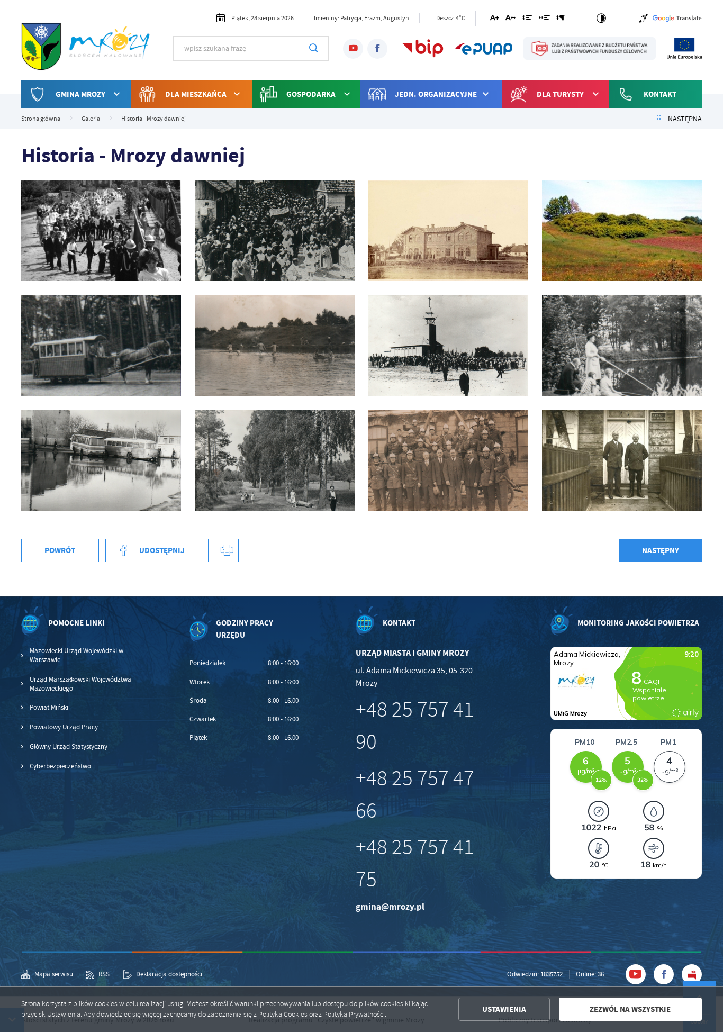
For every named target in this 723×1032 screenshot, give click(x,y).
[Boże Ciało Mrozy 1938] (275, 230)
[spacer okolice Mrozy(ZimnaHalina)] (275, 460)
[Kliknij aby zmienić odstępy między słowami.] (544, 19)
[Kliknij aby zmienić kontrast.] (601, 18)
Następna (685, 118)
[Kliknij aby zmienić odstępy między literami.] (510, 19)
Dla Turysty (560, 93)
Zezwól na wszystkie (630, 1009)
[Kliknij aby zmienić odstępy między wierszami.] (527, 19)
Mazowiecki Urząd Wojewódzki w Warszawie (76, 655)
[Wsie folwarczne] (622, 460)
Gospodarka (311, 93)
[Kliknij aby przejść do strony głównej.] (89, 47)
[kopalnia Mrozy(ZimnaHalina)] (275, 345)
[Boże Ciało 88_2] (101, 230)
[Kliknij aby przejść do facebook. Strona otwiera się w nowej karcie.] (377, 49)
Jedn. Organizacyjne (436, 93)
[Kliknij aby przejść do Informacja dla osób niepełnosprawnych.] (643, 18)
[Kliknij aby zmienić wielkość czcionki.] (494, 19)
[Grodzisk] (622, 230)
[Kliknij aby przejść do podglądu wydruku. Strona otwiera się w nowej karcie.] (226, 550)
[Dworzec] (448, 230)
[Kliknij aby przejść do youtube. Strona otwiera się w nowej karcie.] (353, 49)
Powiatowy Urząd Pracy (64, 727)
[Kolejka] (101, 345)
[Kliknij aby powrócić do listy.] (659, 118)
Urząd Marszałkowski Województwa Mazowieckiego (80, 684)
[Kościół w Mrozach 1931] (448, 345)
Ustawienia (504, 1009)
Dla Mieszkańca (196, 93)
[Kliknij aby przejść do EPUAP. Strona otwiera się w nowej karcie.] (483, 48)
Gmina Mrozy (80, 93)
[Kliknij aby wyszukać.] (313, 48)
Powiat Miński (49, 707)
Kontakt (660, 93)
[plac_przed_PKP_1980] (101, 460)
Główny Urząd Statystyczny (68, 747)
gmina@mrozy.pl (390, 907)
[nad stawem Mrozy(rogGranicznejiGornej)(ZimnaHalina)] (622, 345)
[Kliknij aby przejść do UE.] (684, 48)
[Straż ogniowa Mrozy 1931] (448, 460)
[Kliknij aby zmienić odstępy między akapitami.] (560, 19)
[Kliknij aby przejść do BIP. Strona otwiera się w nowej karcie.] (423, 48)
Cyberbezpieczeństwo (60, 766)
